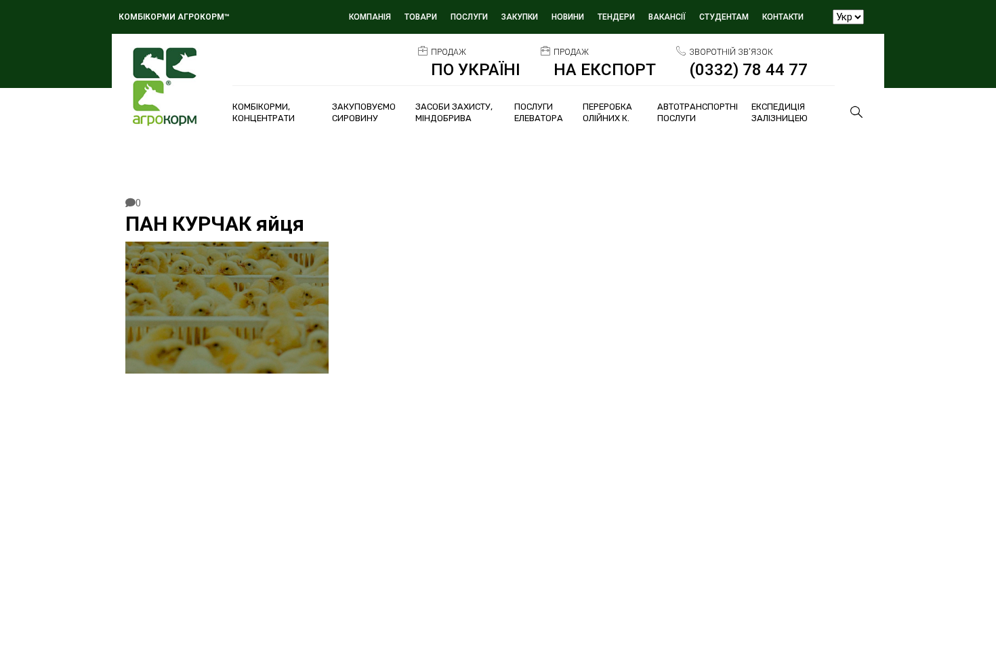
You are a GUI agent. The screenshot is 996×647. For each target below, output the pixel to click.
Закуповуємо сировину (364, 112)
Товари (420, 17)
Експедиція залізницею (779, 112)
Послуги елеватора (538, 112)
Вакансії (667, 17)
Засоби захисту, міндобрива (454, 112)
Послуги (469, 17)
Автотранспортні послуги (697, 112)
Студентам (724, 17)
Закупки (519, 17)
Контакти (783, 17)
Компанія (370, 17)
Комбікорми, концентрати (263, 112)
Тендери (616, 17)
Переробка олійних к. (607, 112)
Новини (568, 17)
